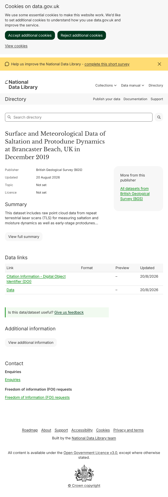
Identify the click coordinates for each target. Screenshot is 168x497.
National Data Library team (94, 438)
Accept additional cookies (30, 35)
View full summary (23, 236)
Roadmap (30, 430)
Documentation (135, 99)
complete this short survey (106, 64)
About (46, 430)
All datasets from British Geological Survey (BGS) (135, 193)
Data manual (130, 85)
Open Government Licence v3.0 (90, 453)
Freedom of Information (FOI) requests (37, 397)
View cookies (16, 46)
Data (10, 290)
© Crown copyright (84, 485)
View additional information (30, 342)
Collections (104, 85)
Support (157, 99)
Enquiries (13, 379)
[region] (84, 279)
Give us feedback (69, 312)
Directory (156, 85)
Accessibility (82, 430)
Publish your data (106, 99)
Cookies (103, 430)
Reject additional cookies (82, 35)
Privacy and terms (128, 430)
